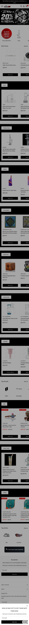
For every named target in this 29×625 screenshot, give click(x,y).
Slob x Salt (5, 423)
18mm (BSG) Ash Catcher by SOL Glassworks (10, 319)
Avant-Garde (6, 467)
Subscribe (14, 622)
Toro (4, 85)
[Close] (27, 606)
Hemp (4, 492)
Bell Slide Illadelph (7, 362)
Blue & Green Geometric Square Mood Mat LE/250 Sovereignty (10, 232)
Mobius (4, 147)
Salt (4, 404)
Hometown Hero (7, 512)
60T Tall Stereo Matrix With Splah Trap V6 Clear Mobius (9, 150)
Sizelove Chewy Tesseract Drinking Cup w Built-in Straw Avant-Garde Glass (9, 471)
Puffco (5, 169)
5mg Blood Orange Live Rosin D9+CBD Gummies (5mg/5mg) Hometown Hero (9, 515)
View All (26, 46)
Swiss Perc (6, 254)
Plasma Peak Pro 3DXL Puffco (9, 190)
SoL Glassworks (6, 316)
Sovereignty (6, 210)
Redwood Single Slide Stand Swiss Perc (9, 276)
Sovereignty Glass (7, 229)
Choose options (10, 372)
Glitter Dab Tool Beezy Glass (9, 65)
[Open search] (21, 6)
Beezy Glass (5, 63)
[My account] (23, 6)
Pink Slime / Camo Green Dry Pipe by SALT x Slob (9, 426)
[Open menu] (2, 6)
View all (26, 381)
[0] (26, 6)
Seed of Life (6, 297)
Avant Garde (6, 448)
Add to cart (10, 74)
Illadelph (5, 341)
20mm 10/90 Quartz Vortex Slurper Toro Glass (9, 107)
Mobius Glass (6, 128)
